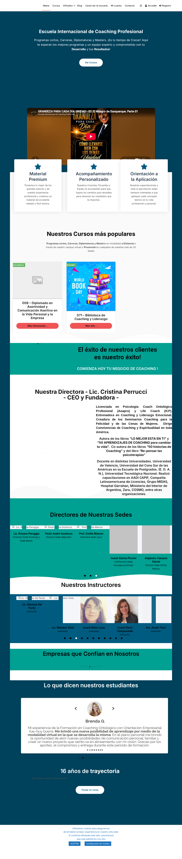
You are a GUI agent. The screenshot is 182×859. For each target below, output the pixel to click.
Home (46, 5)
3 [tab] (96, 576)
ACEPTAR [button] (74, 843)
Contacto (130, 5)
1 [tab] (85, 576)
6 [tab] (93, 638)
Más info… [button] (91, 325)
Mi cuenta (116, 5)
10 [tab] (116, 638)
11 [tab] (122, 638)
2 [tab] (90, 576)
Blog (79, 5)
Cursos (56, 5)
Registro (166, 5)
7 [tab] (99, 638)
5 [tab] (87, 638)
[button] (35, 343)
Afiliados (68, 5)
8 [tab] (105, 638)
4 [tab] (82, 638)
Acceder (152, 5)
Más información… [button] (37, 325)
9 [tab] (110, 638)
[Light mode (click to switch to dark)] (141, 5)
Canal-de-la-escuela (96, 5)
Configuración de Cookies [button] (97, 843)
